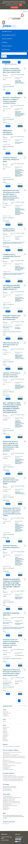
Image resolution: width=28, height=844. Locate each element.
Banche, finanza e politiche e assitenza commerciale (19, 170)
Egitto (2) (5, 732)
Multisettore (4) (6, 760)
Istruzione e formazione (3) (9, 761)
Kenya (4, 168)
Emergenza (17, 239)
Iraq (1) (4, 738)
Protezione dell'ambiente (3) (9, 765)
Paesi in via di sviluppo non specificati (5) (11, 746)
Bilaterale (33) (6, 823)
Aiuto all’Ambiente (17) (8, 796)
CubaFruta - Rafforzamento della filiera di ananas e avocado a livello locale (11, 375)
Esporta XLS (6, 62)
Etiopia (4, 207)
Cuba (4, 110)
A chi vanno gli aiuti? (6, 31)
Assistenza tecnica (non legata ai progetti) (12, 331)
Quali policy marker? (7, 45)
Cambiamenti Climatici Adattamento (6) (11, 802)
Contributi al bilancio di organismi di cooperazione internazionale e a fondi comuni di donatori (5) (14, 777)
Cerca (4, 56)
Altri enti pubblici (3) (7, 790)
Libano (4, 79)
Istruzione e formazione (17, 211)
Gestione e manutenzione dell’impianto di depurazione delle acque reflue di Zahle (12, 70)
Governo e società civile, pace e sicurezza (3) (12, 762)
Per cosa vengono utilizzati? (9, 35)
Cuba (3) (4, 730)
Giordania (5, 141)
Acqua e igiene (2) (6, 767)
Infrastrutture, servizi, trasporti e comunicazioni (19, 175)
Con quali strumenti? (7, 38)
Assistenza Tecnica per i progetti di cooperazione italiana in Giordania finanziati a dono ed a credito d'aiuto (10, 643)
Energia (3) (5, 764)
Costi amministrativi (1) (8, 769)
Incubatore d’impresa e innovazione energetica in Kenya (11, 159)
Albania (4, 596)
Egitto (4, 265)
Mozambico (5, 419)
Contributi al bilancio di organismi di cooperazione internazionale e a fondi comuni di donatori (13, 243)
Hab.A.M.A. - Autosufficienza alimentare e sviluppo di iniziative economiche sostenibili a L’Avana (11, 100)
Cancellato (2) (6, 715)
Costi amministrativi (19, 655)
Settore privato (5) (7, 789)
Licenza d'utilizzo (5, 840)
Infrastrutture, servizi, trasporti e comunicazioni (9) (14, 756)
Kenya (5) (5, 728)
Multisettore (18, 80)
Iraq (4, 238)
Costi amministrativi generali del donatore (12, 658)
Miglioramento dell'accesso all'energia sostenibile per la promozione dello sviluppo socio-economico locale (12, 672)
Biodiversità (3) (6, 808)
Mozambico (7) (6, 727)
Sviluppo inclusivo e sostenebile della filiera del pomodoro (11, 256)
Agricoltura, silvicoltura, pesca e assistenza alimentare (20, 113)
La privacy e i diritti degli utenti (6, 837)
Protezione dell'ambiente (18, 328)
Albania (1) (5, 736)
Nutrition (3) (5, 806)
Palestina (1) (5, 740)
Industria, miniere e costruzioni (19, 116)
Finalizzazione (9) (7, 713)
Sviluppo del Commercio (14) (9, 798)
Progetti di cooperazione (8, 86)
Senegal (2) (5, 735)
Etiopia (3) (5, 731)
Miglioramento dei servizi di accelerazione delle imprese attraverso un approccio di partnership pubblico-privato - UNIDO (12, 512)
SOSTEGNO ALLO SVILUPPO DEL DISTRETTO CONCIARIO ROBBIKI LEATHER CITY (11, 287)
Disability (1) (5, 809)
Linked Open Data (19, 837)
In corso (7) (5, 714)
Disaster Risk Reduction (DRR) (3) (10, 805)
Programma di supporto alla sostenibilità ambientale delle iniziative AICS (11, 317)
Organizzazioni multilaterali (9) (9, 787)
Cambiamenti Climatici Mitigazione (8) (11, 801)
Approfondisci (14, 7)
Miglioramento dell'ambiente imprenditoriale (8, 132)
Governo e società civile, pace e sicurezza (19, 83)
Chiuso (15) (5, 711)
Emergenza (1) (6, 768)
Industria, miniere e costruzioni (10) (10, 754)
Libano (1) (5, 739)
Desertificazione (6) (7, 804)
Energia (16, 523)
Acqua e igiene (18, 81)
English (24, 11)
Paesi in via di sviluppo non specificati (7, 327)
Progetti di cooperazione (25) (9, 775)
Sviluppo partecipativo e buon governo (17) (12, 797)
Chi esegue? (4, 42)
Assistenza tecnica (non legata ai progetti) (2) (12, 779)
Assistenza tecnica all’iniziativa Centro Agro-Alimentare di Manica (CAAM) (11, 481)
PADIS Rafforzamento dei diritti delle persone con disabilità (11, 344)
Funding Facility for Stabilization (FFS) (9, 230)
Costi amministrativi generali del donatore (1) (13, 780)
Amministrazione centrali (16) (9, 786)
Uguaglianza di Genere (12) (8, 800)
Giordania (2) (6, 734)
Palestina (5, 354)
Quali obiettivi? (5, 49)
